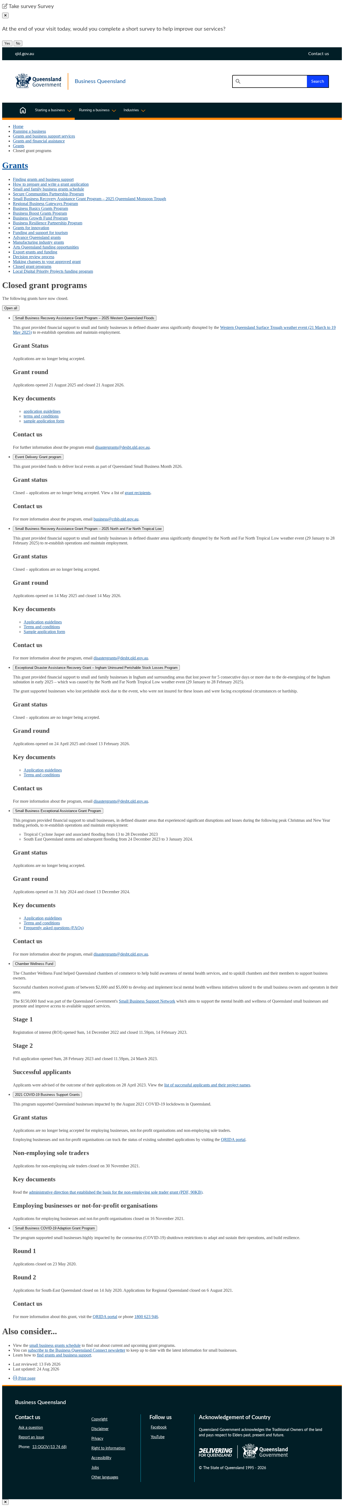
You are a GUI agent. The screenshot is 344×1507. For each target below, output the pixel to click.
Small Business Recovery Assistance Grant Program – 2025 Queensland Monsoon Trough (89, 198)
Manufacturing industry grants (38, 242)
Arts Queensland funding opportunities (46, 247)
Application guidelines (43, 622)
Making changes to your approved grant (47, 261)
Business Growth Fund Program (40, 218)
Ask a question (31, 1428)
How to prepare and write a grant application (51, 184)
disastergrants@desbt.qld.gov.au (122, 447)
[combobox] (269, 81)
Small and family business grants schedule (48, 189)
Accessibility (101, 1458)
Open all (10, 308)
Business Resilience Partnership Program (47, 223)
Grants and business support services (44, 136)
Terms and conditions (42, 627)
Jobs (95, 1468)
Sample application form (44, 631)
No (18, 43)
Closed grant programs (32, 266)
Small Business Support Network (147, 1001)
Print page (26, 1378)
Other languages (104, 1477)
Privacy (97, 1439)
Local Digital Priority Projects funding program (53, 271)
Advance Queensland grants (37, 237)
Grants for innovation (31, 227)
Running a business (29, 131)
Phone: (43, 1447)
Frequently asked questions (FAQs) (54, 927)
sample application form (44, 421)
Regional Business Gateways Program (45, 203)
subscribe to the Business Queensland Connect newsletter (76, 1350)
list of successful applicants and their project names (207, 1085)
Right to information (108, 1448)
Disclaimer (100, 1429)
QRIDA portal (233, 1139)
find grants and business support (64, 1355)
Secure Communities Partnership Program (48, 194)
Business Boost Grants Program (40, 213)
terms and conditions (41, 416)
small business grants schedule (55, 1345)
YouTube (157, 1437)
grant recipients (137, 492)
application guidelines (42, 411)
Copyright (99, 1419)
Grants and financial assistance (39, 141)
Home (18, 126)
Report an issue (31, 1437)
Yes (7, 43)
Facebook (159, 1427)
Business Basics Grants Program (40, 208)
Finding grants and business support (43, 179)
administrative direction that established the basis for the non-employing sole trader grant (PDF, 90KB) (115, 1192)
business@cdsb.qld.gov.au (116, 519)
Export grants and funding (35, 252)
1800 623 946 (146, 1316)
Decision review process (33, 256)
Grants (18, 145)
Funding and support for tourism (40, 232)
